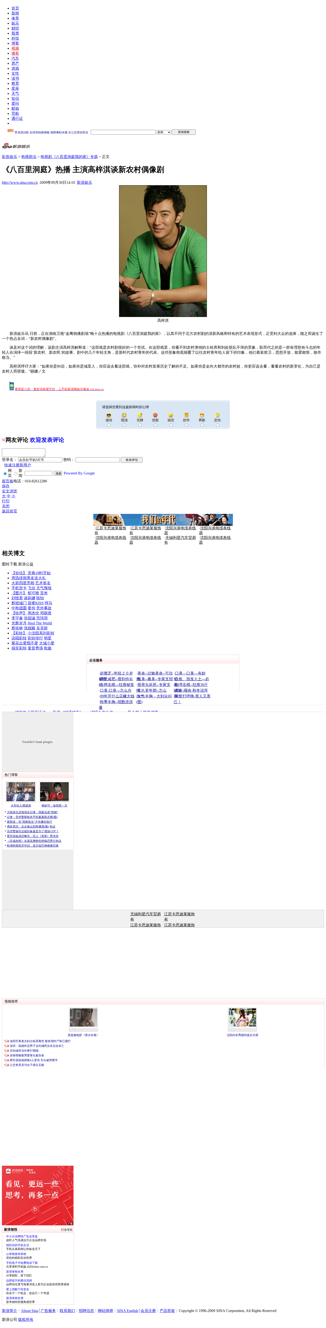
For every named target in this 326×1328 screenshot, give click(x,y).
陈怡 (40, 598)
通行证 (17, 118)
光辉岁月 (19, 623)
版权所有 (25, 1319)
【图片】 (19, 593)
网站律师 (105, 1311)
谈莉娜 (29, 598)
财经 (15, 28)
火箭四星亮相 (22, 583)
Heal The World (40, 623)
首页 (15, 8)
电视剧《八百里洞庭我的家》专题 (69, 157)
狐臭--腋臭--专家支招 (155, 679)
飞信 (31, 588)
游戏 (15, 68)
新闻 (15, 13)
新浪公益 (25, 564)
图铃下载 (9, 564)
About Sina (29, 1311)
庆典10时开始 (39, 573)
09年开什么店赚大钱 (117, 696)
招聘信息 (86, 1311)
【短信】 (19, 573)
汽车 (15, 58)
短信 (15, 98)
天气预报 (44, 588)
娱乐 (15, 23)
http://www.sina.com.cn (20, 182)
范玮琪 (42, 618)
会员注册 (148, 1311)
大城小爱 (46, 643)
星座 (15, 88)
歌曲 (48, 648)
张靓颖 (29, 628)
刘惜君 (17, 598)
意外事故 (44, 608)
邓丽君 (46, 613)
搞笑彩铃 (19, 648)
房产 (15, 63)
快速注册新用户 (17, 465)
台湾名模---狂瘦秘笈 (117, 685)
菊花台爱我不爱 (24, 643)
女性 (15, 73)
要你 (31, 608)
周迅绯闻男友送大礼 (28, 578)
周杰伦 (33, 613)
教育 (15, 83)
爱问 (15, 103)
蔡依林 (17, 628)
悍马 (48, 603)
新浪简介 (9, 1311)
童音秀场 (35, 648)
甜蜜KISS (36, 603)
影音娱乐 (9, 157)
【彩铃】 (19, 633)
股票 (15, 33)
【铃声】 (19, 613)
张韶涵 (29, 618)
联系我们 (67, 1311)
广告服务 (48, 1311)
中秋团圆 (19, 608)
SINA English (127, 1311)
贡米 (44, 593)
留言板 (7, 481)
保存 (6, 486)
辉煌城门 (19, 603)
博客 (15, 43)
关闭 (6, 506)
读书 (15, 78)
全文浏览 (9, 491)
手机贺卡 (19, 588)
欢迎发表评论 (47, 440)
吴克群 (42, 628)
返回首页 (9, 511)
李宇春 (17, 618)
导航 (15, 113)
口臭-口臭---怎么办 (115, 690)
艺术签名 (43, 583)
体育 (15, 18)
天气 (15, 93)
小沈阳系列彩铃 (41, 633)
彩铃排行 (35, 638)
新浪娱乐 (84, 182)
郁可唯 (33, 593)
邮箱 (15, 108)
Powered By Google (79, 473)
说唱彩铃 (19, 638)
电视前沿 (29, 157)
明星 (48, 638)
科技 (15, 38)
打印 (6, 501)
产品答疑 (167, 1311)
